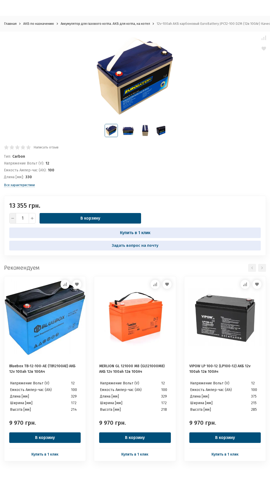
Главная (10, 24)
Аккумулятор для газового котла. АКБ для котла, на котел (105, 24)
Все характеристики (19, 185)
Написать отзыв (46, 147)
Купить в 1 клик (135, 232)
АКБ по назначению (38, 24)
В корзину (90, 218)
